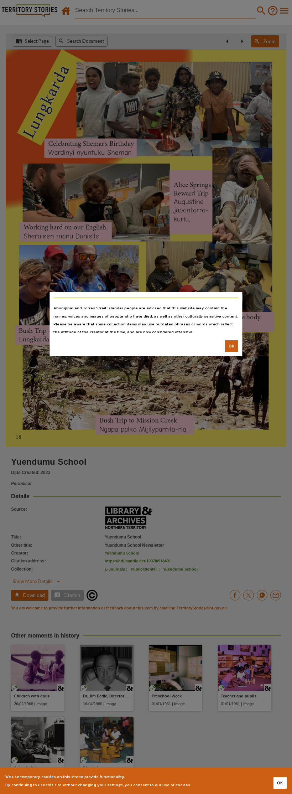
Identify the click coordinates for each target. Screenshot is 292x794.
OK (232, 346)
